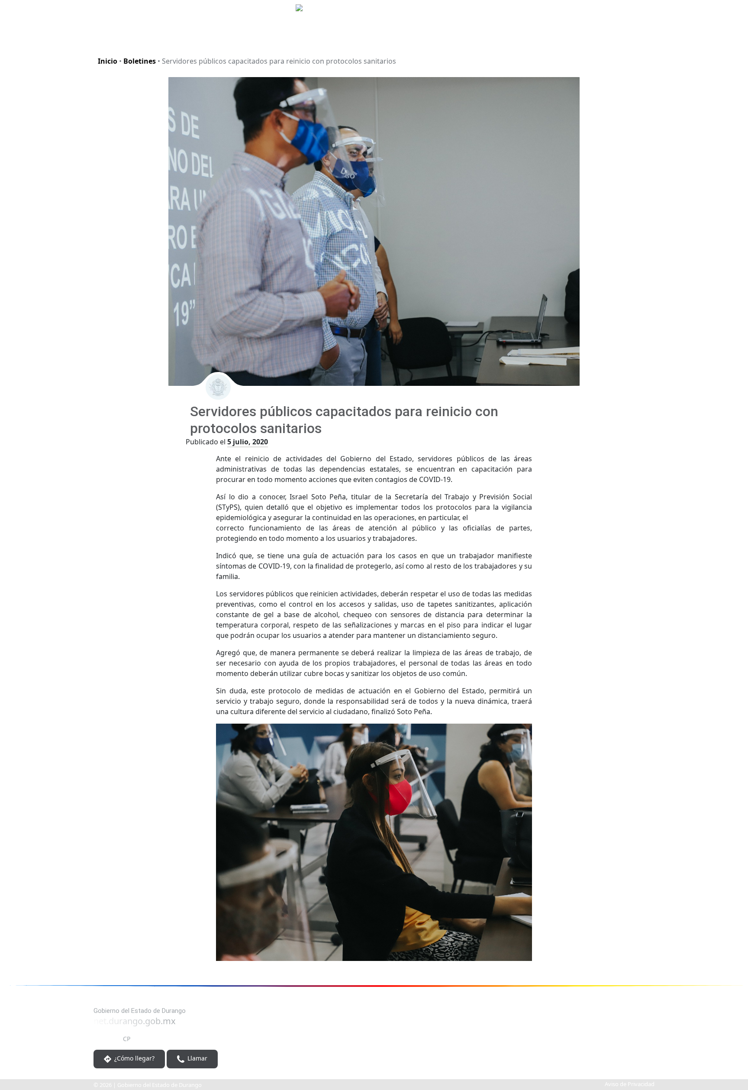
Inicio (107, 61)
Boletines (139, 61)
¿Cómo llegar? (134, 1058)
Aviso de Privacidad (629, 1084)
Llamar (196, 1058)
